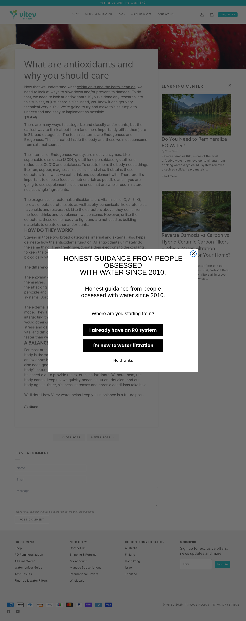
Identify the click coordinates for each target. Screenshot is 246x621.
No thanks (123, 360)
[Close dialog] (193, 254)
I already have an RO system (123, 330)
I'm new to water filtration (123, 345)
